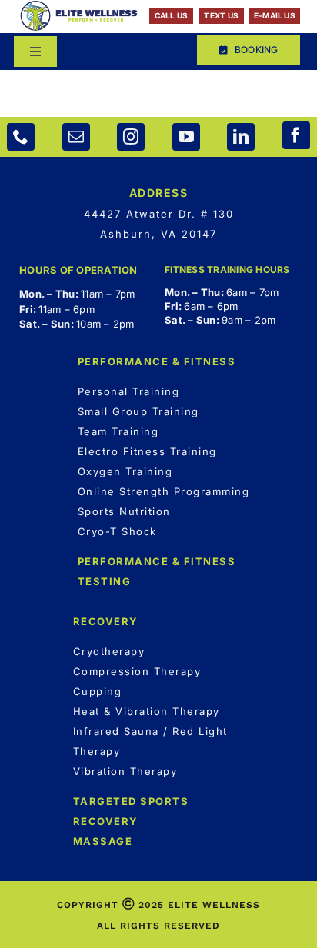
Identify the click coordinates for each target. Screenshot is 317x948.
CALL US (172, 15)
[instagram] (131, 137)
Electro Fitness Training (147, 451)
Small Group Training (138, 411)
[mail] (76, 137)
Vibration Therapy (125, 771)
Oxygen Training (125, 471)
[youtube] (186, 137)
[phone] (21, 137)
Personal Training (129, 391)
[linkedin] (241, 137)
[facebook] (296, 135)
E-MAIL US (274, 15)
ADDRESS (159, 192)
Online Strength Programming (164, 491)
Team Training (118, 431)
